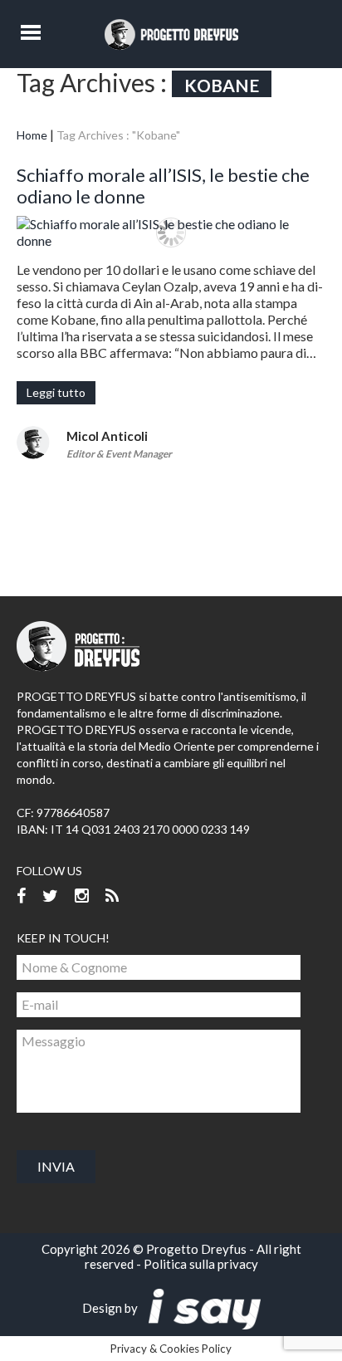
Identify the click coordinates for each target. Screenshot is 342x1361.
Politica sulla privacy (201, 1263)
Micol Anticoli (107, 435)
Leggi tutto (56, 392)
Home (32, 135)
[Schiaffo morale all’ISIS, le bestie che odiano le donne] (171, 232)
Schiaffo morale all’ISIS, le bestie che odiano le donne (163, 186)
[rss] (112, 896)
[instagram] (82, 896)
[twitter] (50, 896)
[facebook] (21, 896)
